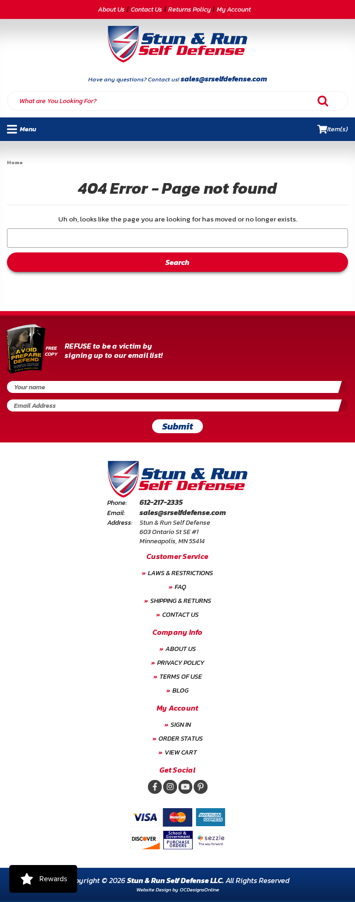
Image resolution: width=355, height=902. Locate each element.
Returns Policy (189, 9)
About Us (111, 9)
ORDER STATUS (181, 738)
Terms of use (180, 676)
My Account (234, 9)
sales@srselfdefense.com (224, 78)
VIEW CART (181, 752)
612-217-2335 (161, 502)
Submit (177, 426)
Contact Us (146, 9)
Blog (180, 690)
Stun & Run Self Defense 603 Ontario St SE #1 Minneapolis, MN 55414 (175, 532)
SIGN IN (181, 725)
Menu (26, 129)
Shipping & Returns (180, 601)
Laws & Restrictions (180, 573)
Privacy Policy (180, 663)
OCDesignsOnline (199, 889)
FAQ (180, 587)
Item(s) (337, 129)
